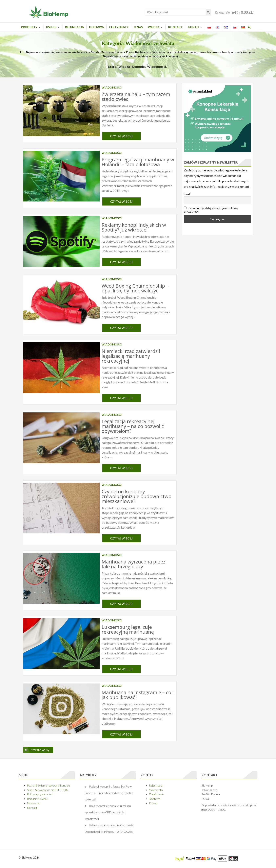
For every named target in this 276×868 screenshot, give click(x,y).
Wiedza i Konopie (131, 66)
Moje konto (156, 790)
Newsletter (34, 803)
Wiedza (153, 27)
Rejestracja (155, 785)
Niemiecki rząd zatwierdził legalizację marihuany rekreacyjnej (131, 356)
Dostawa (96, 27)
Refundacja (74, 27)
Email (187, 194)
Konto (193, 27)
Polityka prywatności (39, 794)
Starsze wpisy (40, 750)
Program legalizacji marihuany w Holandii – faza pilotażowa (138, 162)
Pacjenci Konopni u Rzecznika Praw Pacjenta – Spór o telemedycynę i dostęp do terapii (109, 793)
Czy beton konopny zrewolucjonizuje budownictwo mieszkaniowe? (136, 496)
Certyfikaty (119, 27)
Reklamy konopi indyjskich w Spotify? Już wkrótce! (134, 227)
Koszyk (153, 803)
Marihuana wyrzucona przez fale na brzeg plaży (133, 564)
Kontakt (175, 27)
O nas (138, 27)
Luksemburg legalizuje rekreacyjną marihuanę (128, 629)
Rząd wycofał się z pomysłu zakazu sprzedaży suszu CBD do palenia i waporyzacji (108, 812)
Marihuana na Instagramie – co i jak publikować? (138, 694)
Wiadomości (156, 66)
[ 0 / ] (244, 12)
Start (112, 66)
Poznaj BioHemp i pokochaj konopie (48, 785)
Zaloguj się (222, 12)
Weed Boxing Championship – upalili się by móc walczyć (135, 288)
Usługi (51, 27)
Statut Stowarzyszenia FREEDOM (47, 790)
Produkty (29, 27)
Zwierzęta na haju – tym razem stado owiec (136, 96)
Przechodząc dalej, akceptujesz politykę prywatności (211, 209)
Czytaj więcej (121, 136)
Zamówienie (156, 794)
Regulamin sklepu (37, 798)
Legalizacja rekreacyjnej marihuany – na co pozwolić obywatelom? (133, 426)
